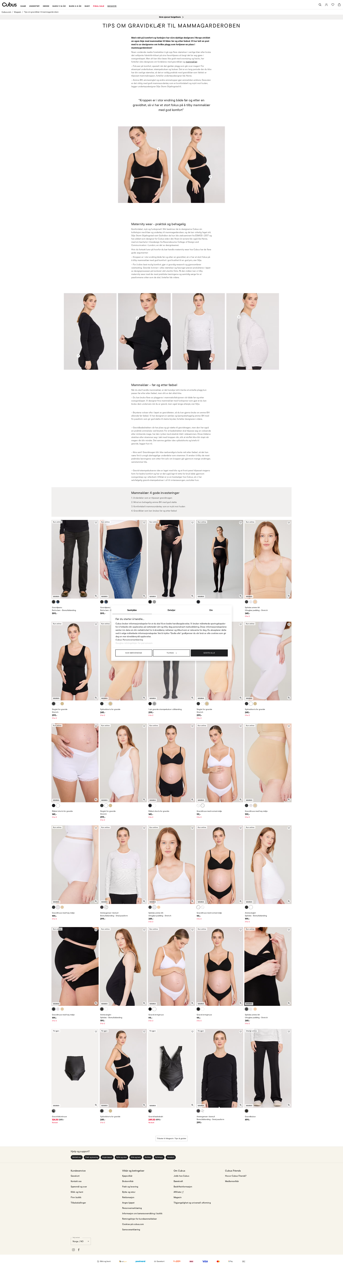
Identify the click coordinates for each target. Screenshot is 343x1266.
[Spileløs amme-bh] (158, 149)
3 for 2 (247, 616)
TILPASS (170, 653)
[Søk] (320, 4)
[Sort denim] (53, 601)
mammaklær (191, 61)
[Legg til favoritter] (96, 522)
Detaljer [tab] (171, 610)
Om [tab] (211, 610)
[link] (326, 4)
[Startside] (9, 4)
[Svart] (150, 601)
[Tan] (255, 601)
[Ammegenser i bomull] (137, 318)
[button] (77, 1157)
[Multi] (106, 907)
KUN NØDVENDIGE (133, 653)
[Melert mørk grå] (154, 601)
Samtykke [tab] (132, 610)
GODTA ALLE (209, 653)
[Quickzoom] (96, 596)
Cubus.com (6, 12)
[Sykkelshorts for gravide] (210, 176)
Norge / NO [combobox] (78, 1241)
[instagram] (73, 1249)
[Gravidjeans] (78, 355)
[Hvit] (250, 601)
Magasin (17, 12)
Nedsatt (55, 1122)
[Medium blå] (57, 601)
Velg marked (76, 1237)
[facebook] (78, 1249)
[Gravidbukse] (210, 358)
